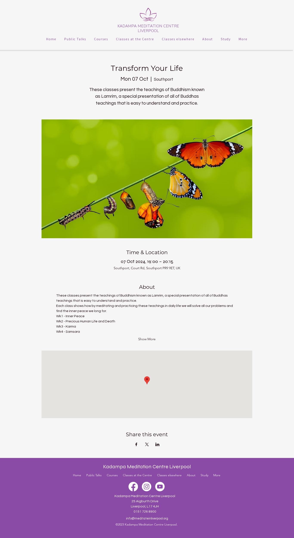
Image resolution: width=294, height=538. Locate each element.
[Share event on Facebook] (136, 444)
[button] (75, 39)
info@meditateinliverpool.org (147, 518)
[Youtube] (160, 486)
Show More (147, 339)
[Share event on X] (147, 444)
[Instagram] (146, 486)
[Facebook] (133, 486)
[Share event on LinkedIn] (157, 444)
